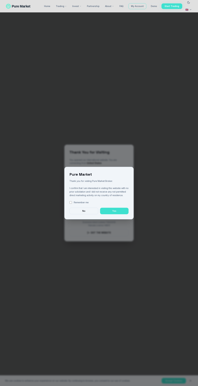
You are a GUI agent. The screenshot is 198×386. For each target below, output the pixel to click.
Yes (114, 211)
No (83, 211)
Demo (154, 6)
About (108, 6)
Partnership (93, 6)
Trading (60, 6)
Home (47, 6)
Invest (75, 6)
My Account (137, 6)
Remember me (81, 202)
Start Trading (172, 6)
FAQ (121, 6)
